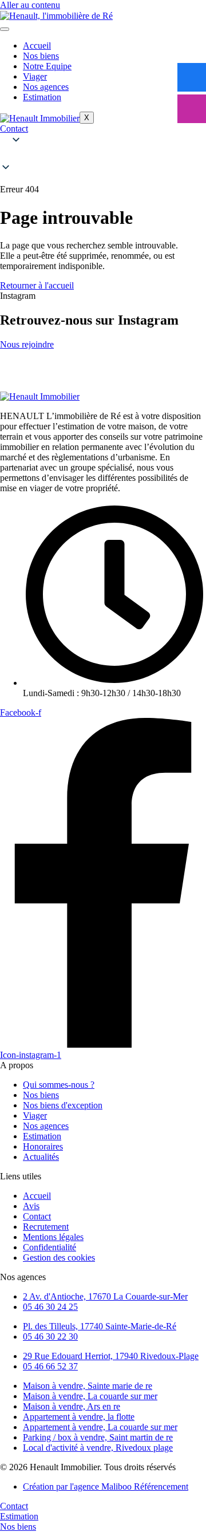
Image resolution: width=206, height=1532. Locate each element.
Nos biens (41, 56)
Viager (35, 76)
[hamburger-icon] (4, 29)
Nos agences (46, 87)
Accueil (37, 45)
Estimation (42, 97)
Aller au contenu (30, 5)
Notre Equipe (47, 66)
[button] (103, 154)
